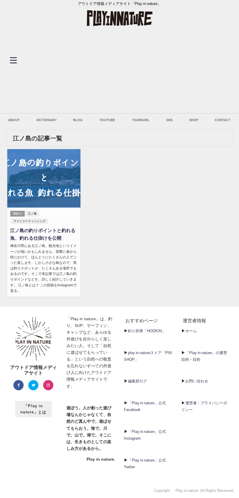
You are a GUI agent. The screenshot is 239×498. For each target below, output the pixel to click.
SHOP (193, 120)
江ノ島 (32, 213)
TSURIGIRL (141, 120)
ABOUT (14, 120)
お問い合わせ (196, 381)
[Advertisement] (119, 72)
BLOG (78, 120)
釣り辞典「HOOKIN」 (147, 331)
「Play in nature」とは (33, 409)
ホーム (191, 331)
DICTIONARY (46, 120)
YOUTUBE (107, 120)
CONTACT (223, 120)
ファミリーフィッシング (29, 221)
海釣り (17, 213)
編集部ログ (137, 381)
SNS (169, 120)
